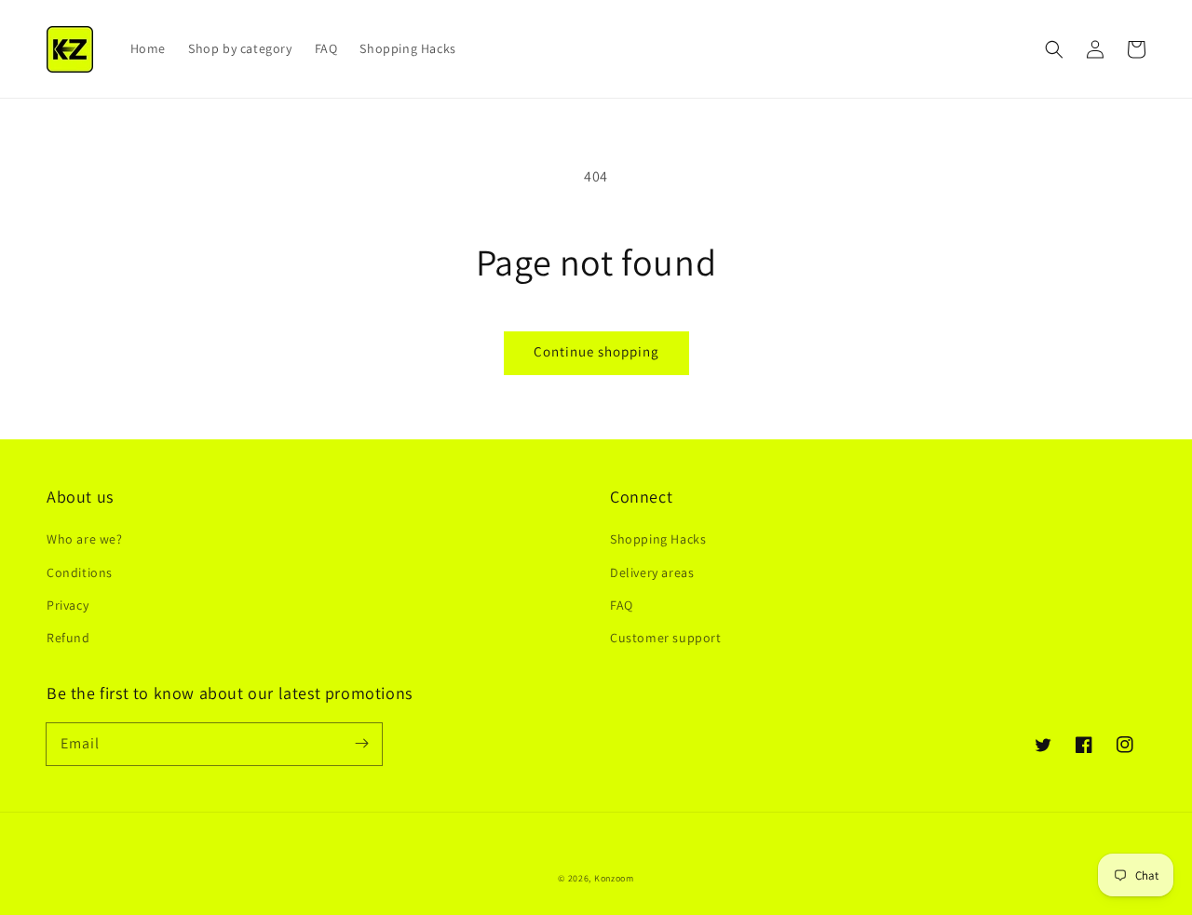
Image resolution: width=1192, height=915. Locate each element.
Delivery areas (652, 572)
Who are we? (85, 539)
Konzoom (614, 878)
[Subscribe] (361, 743)
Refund (68, 637)
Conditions (80, 572)
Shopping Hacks (658, 539)
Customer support (666, 637)
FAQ (621, 605)
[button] (1054, 49)
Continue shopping (596, 351)
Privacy (67, 605)
